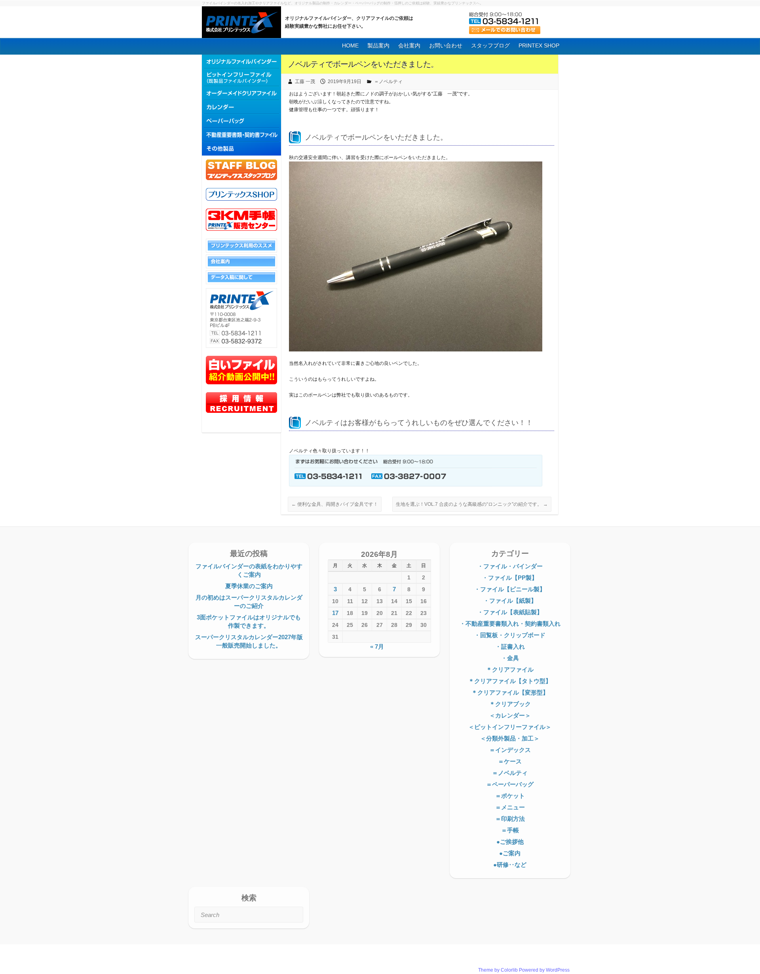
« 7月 (377, 646)
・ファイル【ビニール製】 (509, 589)
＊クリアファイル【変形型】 (510, 692)
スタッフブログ (490, 45)
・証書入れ (510, 646)
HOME (350, 45)
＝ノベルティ (388, 81)
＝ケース (510, 761)
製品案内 (378, 45)
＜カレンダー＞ (510, 715)
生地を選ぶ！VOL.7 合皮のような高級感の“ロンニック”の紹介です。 (472, 504)
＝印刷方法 (510, 818)
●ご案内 (510, 853)
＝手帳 (510, 830)
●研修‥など (509, 864)
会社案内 (409, 45)
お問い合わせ (445, 45)
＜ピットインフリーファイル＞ (509, 726)
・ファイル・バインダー (510, 566)
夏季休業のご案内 (249, 586)
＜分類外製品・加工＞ (510, 738)
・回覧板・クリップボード (509, 635)
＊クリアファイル (510, 669)
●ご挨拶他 (510, 841)
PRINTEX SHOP (539, 45)
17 (335, 612)
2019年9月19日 (344, 81)
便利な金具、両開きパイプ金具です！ (334, 504)
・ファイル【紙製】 (510, 600)
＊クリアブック (510, 704)
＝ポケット (510, 795)
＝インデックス (510, 749)
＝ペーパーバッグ (510, 784)
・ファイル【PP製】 (510, 577)
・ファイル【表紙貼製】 (510, 612)
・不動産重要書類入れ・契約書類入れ (510, 623)
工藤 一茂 (305, 81)
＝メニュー (510, 807)
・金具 (510, 658)
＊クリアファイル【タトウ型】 (509, 681)
